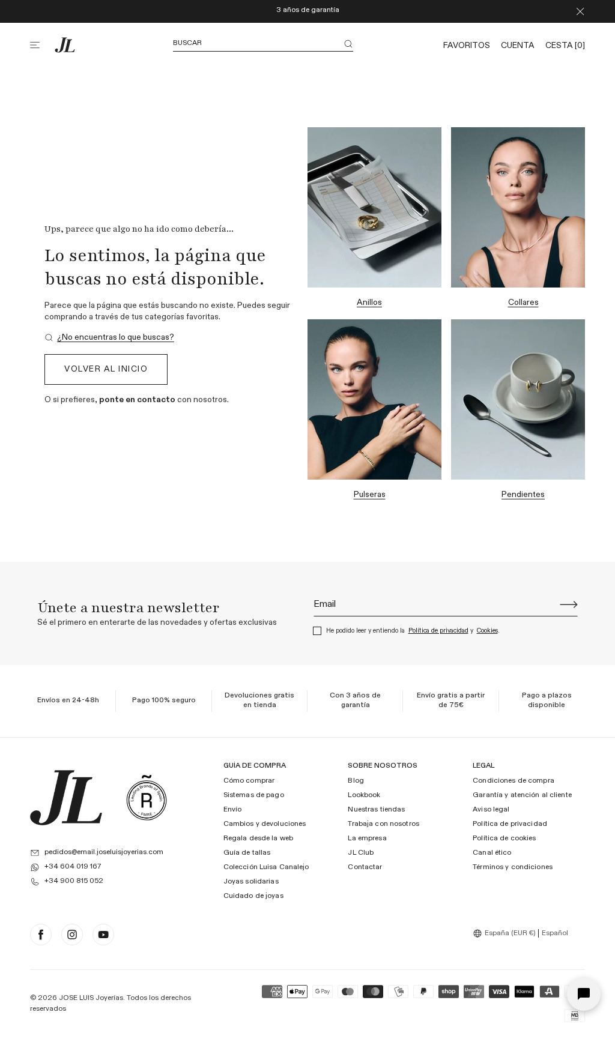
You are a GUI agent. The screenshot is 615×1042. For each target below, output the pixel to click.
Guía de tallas (247, 853)
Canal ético (492, 853)
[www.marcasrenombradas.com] (147, 798)
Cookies (487, 630)
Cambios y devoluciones (264, 824)
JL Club (361, 853)
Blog (355, 781)
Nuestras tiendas (376, 809)
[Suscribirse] (569, 604)
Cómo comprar (248, 781)
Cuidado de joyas (253, 896)
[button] (42, 45)
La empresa (367, 838)
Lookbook (364, 795)
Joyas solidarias (251, 881)
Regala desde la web (258, 838)
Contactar (365, 867)
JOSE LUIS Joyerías (91, 998)
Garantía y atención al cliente (522, 795)
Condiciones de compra (513, 781)
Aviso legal (491, 809)
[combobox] (506, 933)
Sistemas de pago (253, 795)
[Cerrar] (580, 11)
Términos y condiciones (513, 867)
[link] (109, 337)
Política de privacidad (438, 630)
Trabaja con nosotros (383, 824)
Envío (232, 809)
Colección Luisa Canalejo (266, 867)
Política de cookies (504, 838)
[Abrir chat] (584, 994)
